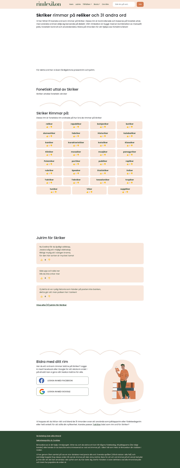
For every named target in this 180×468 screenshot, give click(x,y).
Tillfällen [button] (86, 4)
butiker (129, 124)
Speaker (76, 170)
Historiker (103, 133)
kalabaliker (130, 133)
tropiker (129, 179)
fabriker (76, 133)
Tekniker (76, 179)
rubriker (49, 170)
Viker (89, 189)
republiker (76, 124)
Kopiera (59, 260)
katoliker (103, 142)
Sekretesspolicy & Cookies (48, 440)
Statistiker (102, 170)
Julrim (78, 4)
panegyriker (129, 151)
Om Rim (105, 4)
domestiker (49, 133)
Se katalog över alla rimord (48, 436)
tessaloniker (102, 179)
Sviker (129, 170)
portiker (76, 161)
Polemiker (49, 161)
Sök (140, 4)
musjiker (102, 151)
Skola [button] (96, 4)
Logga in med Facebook (60, 380)
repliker (130, 161)
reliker (49, 124)
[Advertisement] (90, 48)
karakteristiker (76, 142)
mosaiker (76, 151)
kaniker (49, 142)
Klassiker (129, 142)
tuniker (53, 189)
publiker (103, 161)
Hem (71, 4)
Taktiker (49, 179)
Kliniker (49, 151)
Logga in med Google (59, 391)
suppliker (125, 189)
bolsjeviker (102, 124)
